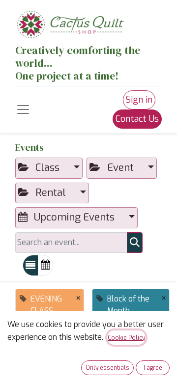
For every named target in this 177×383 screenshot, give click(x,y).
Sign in (139, 100)
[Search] (135, 242)
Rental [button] (50, 192)
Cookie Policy (126, 338)
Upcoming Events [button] (74, 217)
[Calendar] (45, 265)
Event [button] (120, 167)
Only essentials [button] (107, 368)
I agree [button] (153, 368)
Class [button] (47, 167)
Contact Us (137, 119)
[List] (30, 265)
